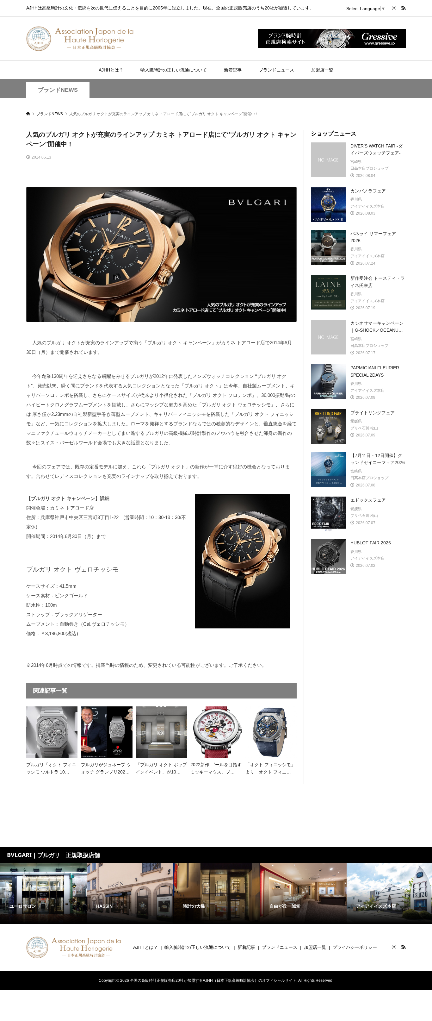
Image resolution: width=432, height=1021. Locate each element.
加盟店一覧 (322, 69)
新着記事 (233, 69)
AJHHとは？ (111, 69)
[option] (43, 893)
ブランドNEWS (58, 90)
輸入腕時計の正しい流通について (173, 69)
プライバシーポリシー (355, 947)
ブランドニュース (276, 69)
